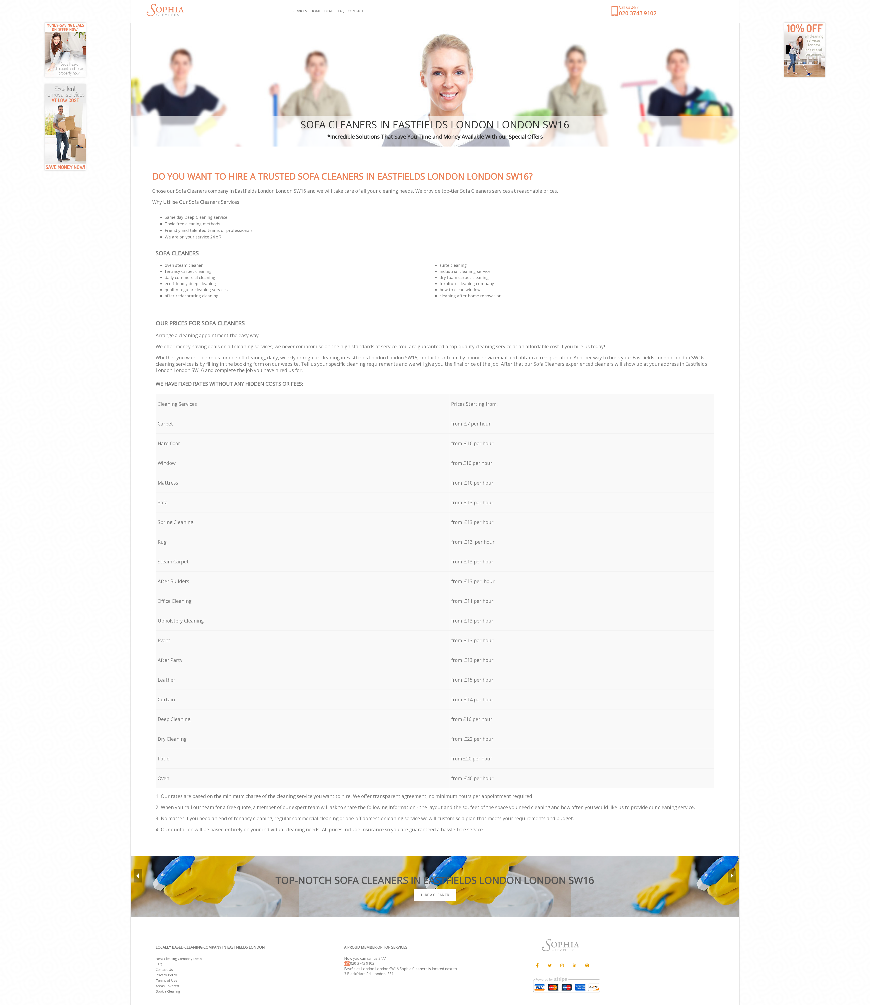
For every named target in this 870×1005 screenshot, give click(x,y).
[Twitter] (549, 965)
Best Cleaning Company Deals (179, 958)
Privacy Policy (166, 975)
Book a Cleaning (168, 991)
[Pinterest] (587, 965)
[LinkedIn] (574, 965)
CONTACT (356, 11)
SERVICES (299, 11)
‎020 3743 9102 (362, 963)
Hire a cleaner (435, 894)
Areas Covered (167, 985)
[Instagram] (562, 965)
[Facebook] (537, 965)
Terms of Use (166, 980)
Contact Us (164, 969)
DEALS (329, 11)
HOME (315, 11)
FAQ (159, 964)
